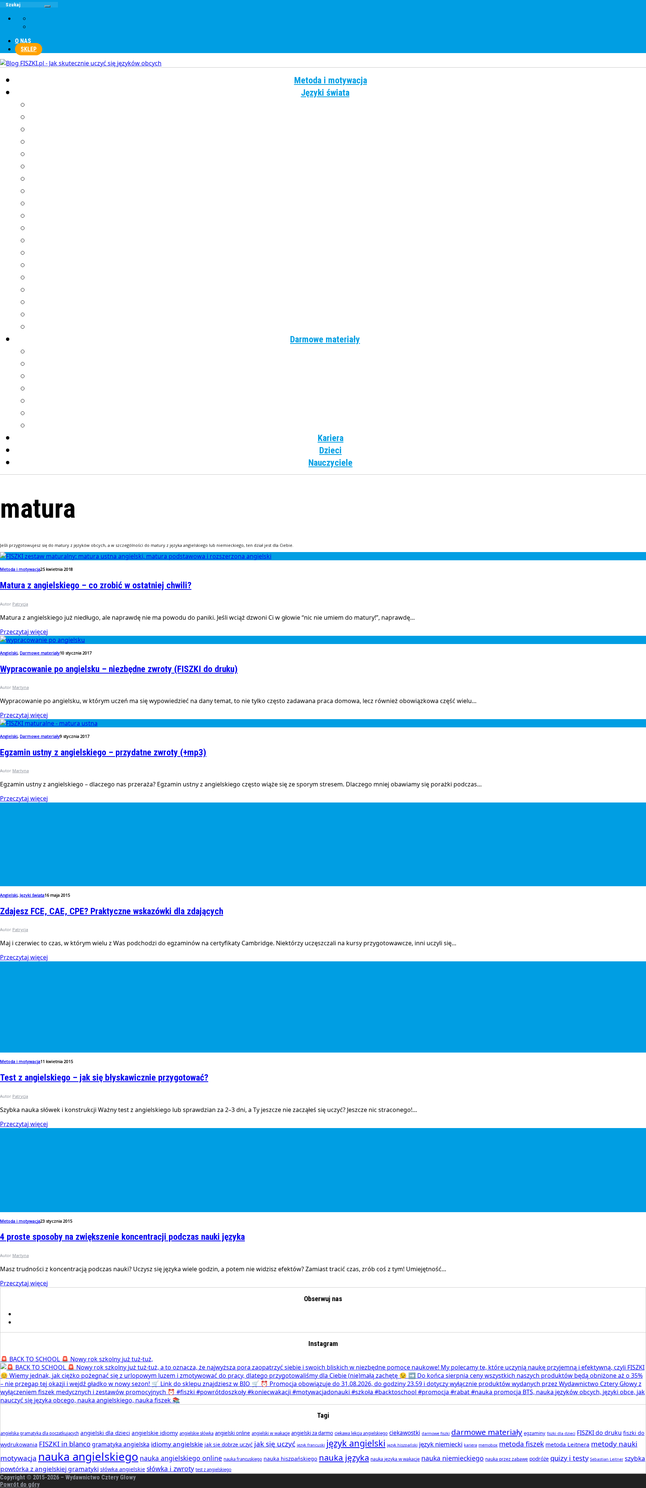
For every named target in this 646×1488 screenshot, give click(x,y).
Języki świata (325, 92)
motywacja (18, 1458)
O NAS (23, 40)
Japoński (338, 166)
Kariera (331, 438)
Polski (338, 240)
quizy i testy (569, 1458)
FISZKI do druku (599, 1433)
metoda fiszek (521, 1443)
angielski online (232, 1433)
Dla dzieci (338, 425)
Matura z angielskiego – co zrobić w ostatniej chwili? (95, 585)
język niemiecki (440, 1444)
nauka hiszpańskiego (290, 1458)
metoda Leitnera (567, 1444)
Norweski (338, 228)
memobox (488, 1445)
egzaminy (534, 1433)
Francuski (338, 129)
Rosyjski (338, 265)
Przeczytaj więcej (24, 632)
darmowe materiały (486, 1432)
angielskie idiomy (155, 1432)
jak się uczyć (274, 1444)
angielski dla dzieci (105, 1432)
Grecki (338, 142)
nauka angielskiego (88, 1456)
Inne (338, 327)
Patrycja (20, 604)
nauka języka (344, 1457)
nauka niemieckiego (452, 1458)
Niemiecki (338, 216)
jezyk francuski (311, 1445)
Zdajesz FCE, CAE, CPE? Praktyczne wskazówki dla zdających (111, 911)
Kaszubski (338, 179)
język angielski (355, 1443)
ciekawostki (404, 1433)
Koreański (338, 191)
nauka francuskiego (243, 1459)
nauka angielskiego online (181, 1458)
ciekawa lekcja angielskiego (361, 1433)
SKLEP (29, 49)
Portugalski (338, 253)
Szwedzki (338, 277)
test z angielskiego (213, 1469)
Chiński (338, 117)
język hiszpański (402, 1445)
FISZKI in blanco (64, 1443)
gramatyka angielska (121, 1444)
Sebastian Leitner (606, 1459)
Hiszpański (338, 154)
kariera (470, 1445)
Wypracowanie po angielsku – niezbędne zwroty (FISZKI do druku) (119, 669)
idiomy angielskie (177, 1444)
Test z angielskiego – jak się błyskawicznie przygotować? (104, 1077)
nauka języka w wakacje (395, 1459)
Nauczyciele (330, 463)
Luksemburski (338, 203)
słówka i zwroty (170, 1468)
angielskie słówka (196, 1433)
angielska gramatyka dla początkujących (39, 1433)
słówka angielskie (122, 1469)
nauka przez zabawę (506, 1459)
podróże (539, 1458)
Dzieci (330, 450)
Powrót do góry (20, 1484)
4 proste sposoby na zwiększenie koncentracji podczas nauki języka (122, 1237)
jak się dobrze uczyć (228, 1444)
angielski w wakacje (271, 1433)
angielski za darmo (312, 1433)
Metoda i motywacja (330, 80)
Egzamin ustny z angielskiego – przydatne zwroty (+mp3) (103, 752)
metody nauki (614, 1444)
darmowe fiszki (436, 1433)
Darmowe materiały (325, 339)
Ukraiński (338, 290)
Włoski (338, 314)
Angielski (338, 105)
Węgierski (338, 302)
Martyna (20, 687)
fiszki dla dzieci (561, 1433)
